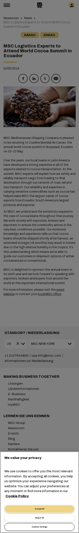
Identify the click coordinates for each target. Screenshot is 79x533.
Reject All (39, 518)
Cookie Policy (17, 496)
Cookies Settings (39, 527)
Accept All (39, 509)
